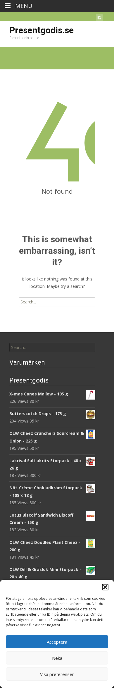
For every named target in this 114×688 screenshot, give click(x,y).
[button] (105, 587)
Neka (57, 658)
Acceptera (57, 642)
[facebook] (99, 18)
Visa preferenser (57, 674)
